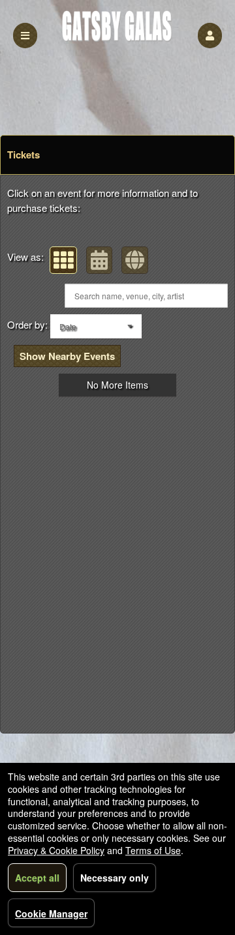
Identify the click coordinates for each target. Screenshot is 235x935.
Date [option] (67, 326)
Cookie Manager (51, 913)
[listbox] (96, 326)
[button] (210, 35)
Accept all (37, 877)
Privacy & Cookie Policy (56, 850)
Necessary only (114, 877)
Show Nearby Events (67, 356)
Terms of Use (153, 850)
